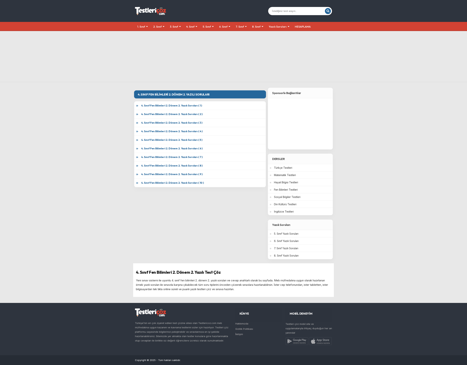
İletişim (239, 334)
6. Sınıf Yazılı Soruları (286, 240)
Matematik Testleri (285, 175)
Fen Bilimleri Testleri (286, 189)
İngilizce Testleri (284, 211)
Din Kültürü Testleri (285, 204)
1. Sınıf (141, 26)
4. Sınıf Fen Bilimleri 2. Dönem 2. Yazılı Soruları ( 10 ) (172, 182)
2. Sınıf (157, 26)
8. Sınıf (256, 26)
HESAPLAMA (303, 26)
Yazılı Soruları (278, 26)
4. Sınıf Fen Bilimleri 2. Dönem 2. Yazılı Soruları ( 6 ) (172, 148)
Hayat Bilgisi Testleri (286, 182)
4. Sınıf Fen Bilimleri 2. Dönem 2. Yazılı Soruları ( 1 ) (171, 105)
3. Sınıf (174, 26)
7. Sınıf (240, 26)
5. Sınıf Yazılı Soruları (286, 233)
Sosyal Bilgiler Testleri (287, 196)
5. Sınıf (207, 26)
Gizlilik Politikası (244, 328)
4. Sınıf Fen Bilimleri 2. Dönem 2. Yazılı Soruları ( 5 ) (171, 140)
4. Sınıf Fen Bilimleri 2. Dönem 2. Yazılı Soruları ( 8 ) (172, 165)
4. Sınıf (190, 26)
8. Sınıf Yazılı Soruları (286, 255)
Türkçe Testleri (283, 167)
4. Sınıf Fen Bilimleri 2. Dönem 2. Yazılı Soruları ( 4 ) (172, 131)
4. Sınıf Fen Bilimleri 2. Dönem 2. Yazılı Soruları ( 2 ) (172, 114)
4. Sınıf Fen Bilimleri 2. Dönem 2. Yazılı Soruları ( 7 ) (172, 157)
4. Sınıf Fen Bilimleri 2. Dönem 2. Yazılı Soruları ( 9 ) (172, 174)
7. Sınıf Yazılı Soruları (286, 248)
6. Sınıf (223, 26)
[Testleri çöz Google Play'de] (296, 342)
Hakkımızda (241, 323)
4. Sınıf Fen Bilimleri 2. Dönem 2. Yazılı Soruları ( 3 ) (171, 122)
